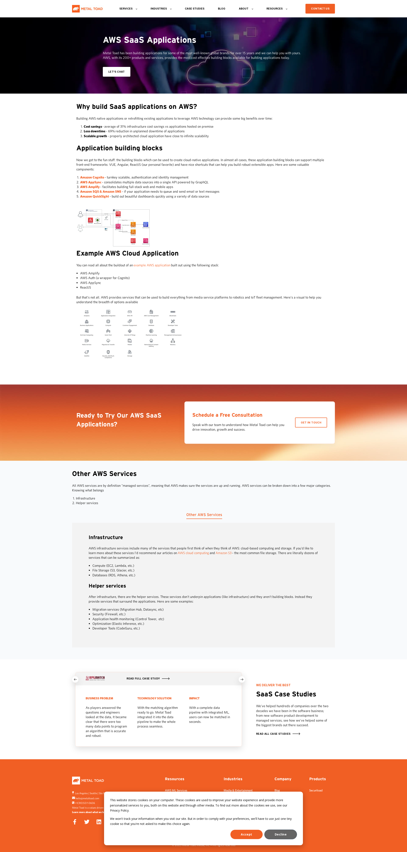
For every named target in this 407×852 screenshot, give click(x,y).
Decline (281, 834)
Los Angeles (81, 793)
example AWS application (152, 265)
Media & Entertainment (238, 790)
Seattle (93, 793)
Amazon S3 (223, 553)
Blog (277, 790)
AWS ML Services (176, 790)
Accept (246, 834)
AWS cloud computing (193, 553)
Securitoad (316, 790)
